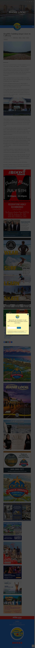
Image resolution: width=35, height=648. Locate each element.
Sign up (19, 327)
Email (8, 325)
